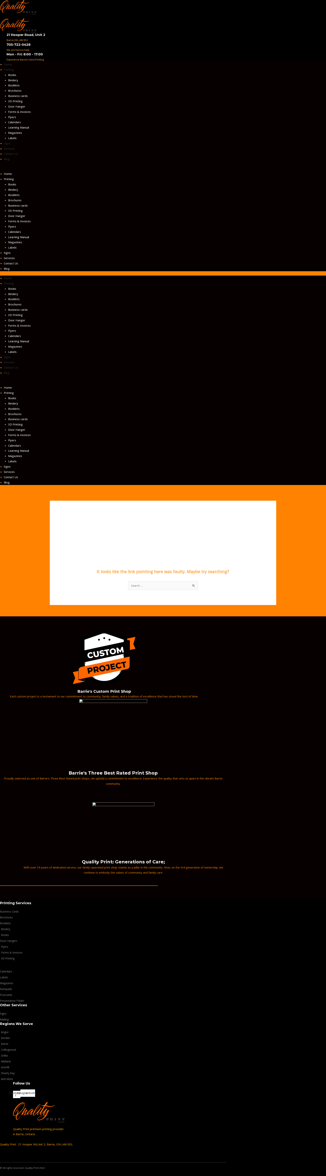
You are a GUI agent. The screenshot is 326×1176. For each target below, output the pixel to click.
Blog (7, 159)
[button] (113, 168)
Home (8, 64)
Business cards (18, 96)
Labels (12, 138)
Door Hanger (16, 106)
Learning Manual (18, 127)
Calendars (14, 122)
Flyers (12, 117)
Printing (9, 69)
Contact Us (11, 154)
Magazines (15, 133)
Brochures (15, 90)
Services (9, 148)
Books (12, 75)
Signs (7, 143)
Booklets (14, 85)
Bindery (13, 80)
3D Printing (15, 101)
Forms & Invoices (19, 112)
